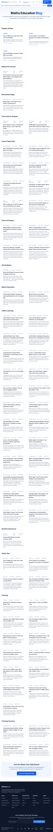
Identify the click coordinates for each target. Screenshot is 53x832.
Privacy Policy (46, 798)
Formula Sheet (15, 798)
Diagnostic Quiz (5, 800)
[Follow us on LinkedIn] (32, 828)
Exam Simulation (15, 805)
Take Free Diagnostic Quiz (26, 773)
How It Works (14, 1)
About (34, 798)
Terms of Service (46, 800)
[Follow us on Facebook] (21, 828)
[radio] (37, 2)
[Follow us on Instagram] (25, 828)
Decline (44, 5)
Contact (34, 800)
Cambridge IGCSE (26, 798)
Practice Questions (6, 802)
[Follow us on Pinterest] (28, 828)
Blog (13, 807)
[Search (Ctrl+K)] (30, 2)
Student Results (36, 802)
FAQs (20, 1)
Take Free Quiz (46, 2)
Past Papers (4, 805)
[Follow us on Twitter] (17, 828)
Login (34, 805)
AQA (23, 800)
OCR (23, 805)
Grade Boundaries (16, 802)
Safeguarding (46, 802)
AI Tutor (3, 798)
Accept (49, 5)
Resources (25, 2)
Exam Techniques (16, 800)
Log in (34, 2)
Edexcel (24, 802)
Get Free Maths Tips (39, 821)
